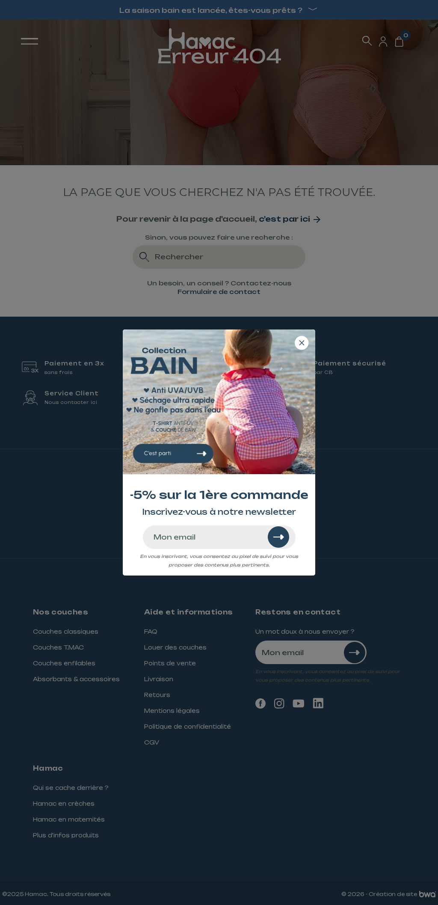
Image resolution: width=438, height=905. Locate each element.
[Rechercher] (278, 537)
